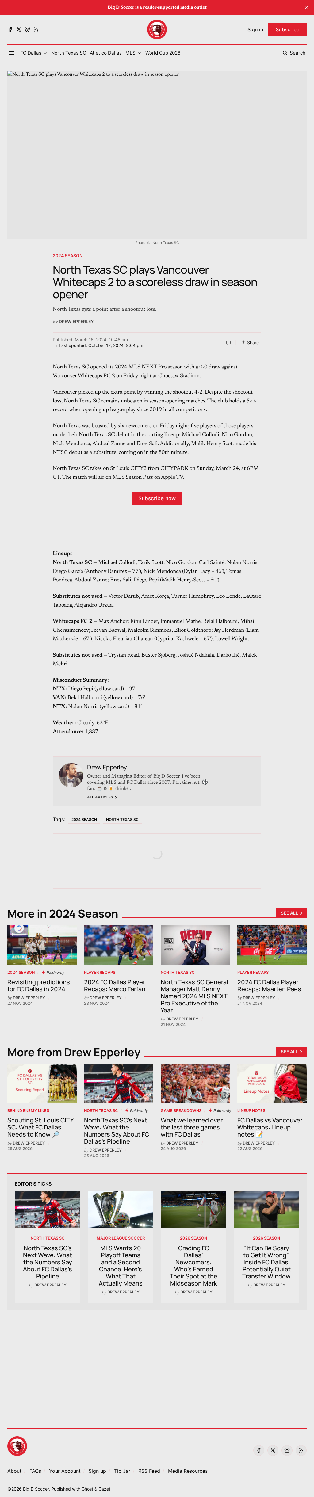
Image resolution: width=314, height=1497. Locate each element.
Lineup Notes (251, 1110)
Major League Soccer (121, 1238)
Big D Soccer (36, 1488)
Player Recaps (99, 972)
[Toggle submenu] (45, 53)
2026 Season (193, 1238)
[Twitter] (18, 29)
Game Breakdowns (181, 1110)
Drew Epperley (76, 321)
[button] (30, 53)
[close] (307, 7)
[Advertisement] (157, 1365)
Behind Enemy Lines (28, 1110)
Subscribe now (157, 498)
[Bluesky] (27, 29)
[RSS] (36, 29)
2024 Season (67, 255)
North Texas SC (122, 819)
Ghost (87, 1488)
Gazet (104, 1488)
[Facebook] (10, 29)
